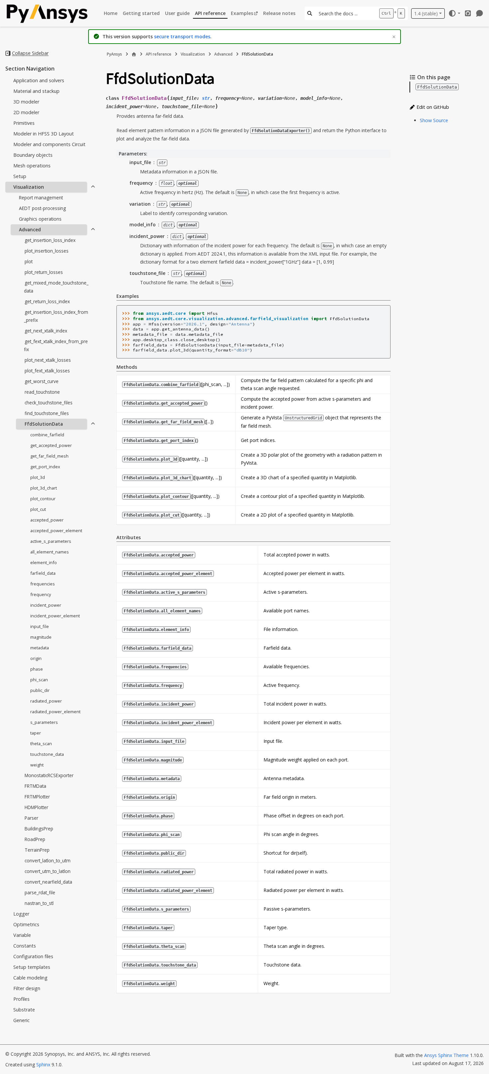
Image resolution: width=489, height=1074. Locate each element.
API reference (210, 13)
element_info (43, 562)
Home (110, 13)
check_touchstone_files (49, 402)
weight (37, 765)
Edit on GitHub (432, 107)
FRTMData (35, 786)
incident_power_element (55, 616)
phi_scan (39, 680)
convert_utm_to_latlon (48, 871)
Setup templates (31, 967)
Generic (21, 1020)
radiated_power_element (55, 712)
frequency (40, 594)
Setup (19, 176)
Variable (22, 935)
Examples (242, 13)
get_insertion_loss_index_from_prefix (56, 316)
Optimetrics (26, 924)
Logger (21, 914)
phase (36, 669)
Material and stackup (36, 91)
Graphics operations (40, 219)
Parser (31, 818)
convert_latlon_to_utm (48, 860)
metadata (39, 648)
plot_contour (43, 499)
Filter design (26, 988)
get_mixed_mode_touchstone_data (56, 287)
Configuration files (33, 956)
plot (29, 261)
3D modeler (26, 102)
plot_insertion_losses (47, 251)
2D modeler (26, 112)
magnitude (41, 637)
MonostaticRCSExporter (49, 775)
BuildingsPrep (39, 828)
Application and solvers (38, 80)
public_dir (40, 690)
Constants (24, 946)
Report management (41, 197)
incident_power (45, 605)
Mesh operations (32, 165)
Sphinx (43, 1064)
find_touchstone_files (47, 413)
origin (36, 658)
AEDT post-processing (42, 208)
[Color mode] (454, 13)
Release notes (279, 13)
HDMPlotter (36, 807)
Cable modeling (30, 977)
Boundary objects (33, 155)
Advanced (30, 229)
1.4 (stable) (426, 13)
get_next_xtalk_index (46, 330)
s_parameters (44, 722)
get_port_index (45, 467)
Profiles (21, 999)
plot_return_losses (44, 272)
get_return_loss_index (47, 301)
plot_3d (37, 477)
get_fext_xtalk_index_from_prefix (56, 345)
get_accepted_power (51, 445)
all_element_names (49, 552)
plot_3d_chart (43, 488)
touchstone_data (47, 754)
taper (35, 733)
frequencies (42, 584)
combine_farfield (47, 435)
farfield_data (43, 573)
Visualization (28, 187)
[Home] (133, 54)
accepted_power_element (56, 531)
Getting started (141, 13)
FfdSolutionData (44, 424)
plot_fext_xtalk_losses (47, 370)
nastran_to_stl (39, 903)
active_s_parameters (50, 541)
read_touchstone (42, 392)
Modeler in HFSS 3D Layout (43, 133)
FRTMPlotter (37, 796)
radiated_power (46, 701)
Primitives (24, 123)
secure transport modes (182, 36)
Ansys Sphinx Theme (447, 1055)
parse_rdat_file (40, 892)
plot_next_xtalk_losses (48, 360)
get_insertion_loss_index (50, 240)
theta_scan (41, 744)
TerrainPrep (37, 850)
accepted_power (47, 520)
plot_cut (38, 509)
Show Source (434, 120)
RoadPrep (35, 839)
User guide (177, 13)
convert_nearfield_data (48, 882)
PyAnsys (114, 54)
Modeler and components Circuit (49, 144)
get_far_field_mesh (49, 456)
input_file (39, 626)
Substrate (24, 1009)
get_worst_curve (42, 381)
